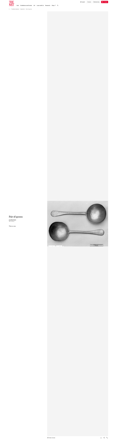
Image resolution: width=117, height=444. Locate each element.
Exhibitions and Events (26, 5)
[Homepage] (11, 3)
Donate (89, 2)
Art (34, 5)
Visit (18, 5)
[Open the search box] (57, 5)
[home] (9, 9)
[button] (77, 224)
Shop (53, 5)
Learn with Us (40, 5)
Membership (96, 2)
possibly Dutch (12, 219)
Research (47, 5)
